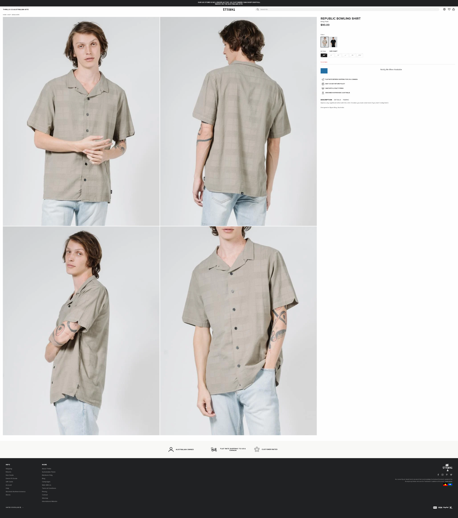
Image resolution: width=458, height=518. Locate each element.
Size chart (333, 51)
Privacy (44, 491)
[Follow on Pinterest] (447, 475)
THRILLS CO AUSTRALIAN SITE (16, 9)
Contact (45, 495)
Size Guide (10, 475)
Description (326, 100)
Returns (8, 472)
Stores (8, 495)
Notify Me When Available (391, 69)
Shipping (9, 469)
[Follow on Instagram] (442, 475)
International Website (49, 501)
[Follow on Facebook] (438, 475)
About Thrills (46, 469)
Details (337, 100)
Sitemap (45, 498)
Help (7, 488)
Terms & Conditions (49, 488)
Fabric (346, 100)
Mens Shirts (15, 14)
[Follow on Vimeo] (451, 475)
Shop (9, 14)
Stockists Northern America (15, 491)
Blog (43, 478)
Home (4, 14)
